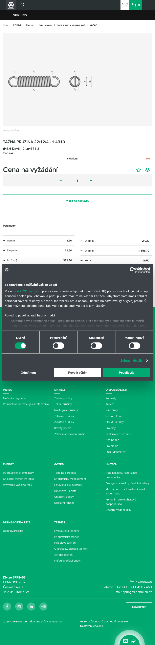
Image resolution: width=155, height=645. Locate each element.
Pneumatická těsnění (67, 536)
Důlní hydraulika (13, 530)
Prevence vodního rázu (17, 484)
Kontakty (111, 398)
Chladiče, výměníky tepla (18, 478)
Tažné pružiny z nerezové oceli (71, 25)
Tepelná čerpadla (65, 472)
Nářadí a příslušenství (67, 560)
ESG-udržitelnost (116, 452)
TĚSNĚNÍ (59, 522)
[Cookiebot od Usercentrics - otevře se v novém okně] (132, 270)
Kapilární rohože (64, 502)
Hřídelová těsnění (65, 542)
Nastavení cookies (91, 625)
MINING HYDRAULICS (16, 522)
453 (149, 587)
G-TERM (59, 464)
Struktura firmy (115, 421)
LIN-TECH (111, 464)
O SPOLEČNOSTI (116, 389)
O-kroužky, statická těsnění (71, 548)
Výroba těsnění (63, 554)
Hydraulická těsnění (66, 530)
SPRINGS (20, 15)
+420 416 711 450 (129, 587)
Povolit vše (126, 372)
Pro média (112, 445)
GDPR (84, 621)
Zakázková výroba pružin (69, 434)
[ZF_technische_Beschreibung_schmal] (77, 79)
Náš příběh (112, 439)
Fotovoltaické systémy (68, 484)
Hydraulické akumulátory (18, 472)
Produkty (30, 25)
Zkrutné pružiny (64, 421)
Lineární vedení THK (118, 509)
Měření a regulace (14, 398)
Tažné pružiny (45, 25)
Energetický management (70, 478)
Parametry (9, 225)
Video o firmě (114, 416)
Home (5, 25)
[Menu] (147, 5)
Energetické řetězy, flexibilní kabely (128, 483)
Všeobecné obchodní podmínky (109, 621)
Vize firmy (112, 410)
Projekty (111, 428)
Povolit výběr (77, 372)
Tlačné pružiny (63, 398)
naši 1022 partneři (26, 291)
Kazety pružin (62, 428)
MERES (7, 389)
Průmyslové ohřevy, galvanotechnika (26, 404)
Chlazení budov (64, 496)
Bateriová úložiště (65, 490)
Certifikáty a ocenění (118, 434)
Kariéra (110, 404)
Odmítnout (28, 372)
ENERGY (8, 464)
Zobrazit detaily (131, 360)
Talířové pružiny (64, 416)
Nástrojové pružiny (66, 410)
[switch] (58, 345)
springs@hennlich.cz (137, 592)
